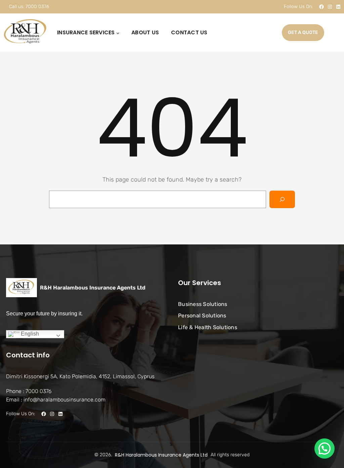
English (29, 334)
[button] (324, 448)
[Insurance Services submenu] (118, 32)
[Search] (282, 199)
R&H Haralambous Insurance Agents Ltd (92, 287)
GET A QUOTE (303, 32)
